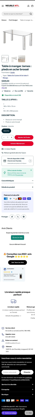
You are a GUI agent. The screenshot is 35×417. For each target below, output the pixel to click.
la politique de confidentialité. (20, 380)
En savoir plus (19, 175)
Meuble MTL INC (12, 406)
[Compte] (28, 6)
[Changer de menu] (3, 6)
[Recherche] (31, 14)
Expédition (5, 83)
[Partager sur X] (18, 216)
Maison (4, 20)
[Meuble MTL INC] (11, 274)
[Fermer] (31, 170)
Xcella (12, 72)
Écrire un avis (17, 237)
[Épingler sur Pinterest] (23, 216)
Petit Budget (13, 20)
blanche (6, 131)
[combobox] (17, 14)
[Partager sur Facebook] (12, 216)
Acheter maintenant (17, 143)
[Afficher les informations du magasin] (30, 160)
